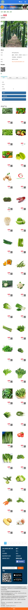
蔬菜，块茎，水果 (8, 11)
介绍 (3, 551)
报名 (17, 553)
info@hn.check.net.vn (11, 605)
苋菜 (9, 208)
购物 (21, 2)
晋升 (4, 99)
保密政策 (18, 556)
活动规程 (4, 553)
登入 (17, 551)
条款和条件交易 (6, 556)
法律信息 (5, 96)
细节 (4, 92)
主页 (2, 11)
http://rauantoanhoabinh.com (18, 61)
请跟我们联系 (5, 558)
